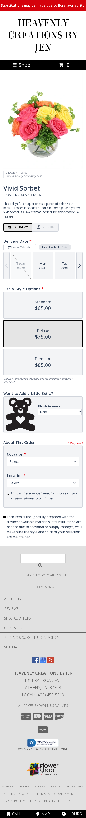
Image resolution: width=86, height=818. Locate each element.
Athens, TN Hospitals (66, 786)
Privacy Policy (13, 801)
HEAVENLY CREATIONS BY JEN (43, 35)
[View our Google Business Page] (43, 662)
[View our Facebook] (35, 662)
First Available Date (55, 247)
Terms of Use (74, 801)
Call (15, 814)
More (9, 217)
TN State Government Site (60, 794)
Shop (24, 64)
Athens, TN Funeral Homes (23, 786)
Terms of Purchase (44, 801)
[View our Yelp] (50, 662)
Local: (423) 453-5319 (43, 695)
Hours (74, 814)
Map (44, 814)
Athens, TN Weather (20, 794)
